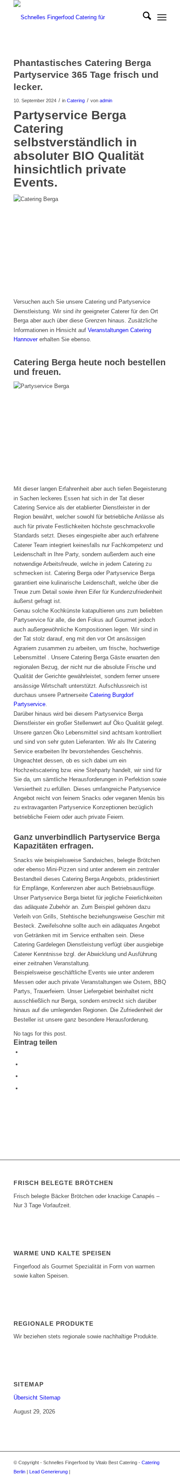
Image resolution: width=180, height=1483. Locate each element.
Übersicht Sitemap (37, 1397)
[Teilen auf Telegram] (24, 1088)
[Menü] (161, 17)
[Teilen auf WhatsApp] (24, 1076)
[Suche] (142, 17)
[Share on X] (24, 1064)
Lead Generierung (48, 1471)
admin (106, 100)
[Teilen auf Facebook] (24, 1052)
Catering (76, 100)
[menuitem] (142, 17)
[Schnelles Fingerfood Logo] (75, 17)
